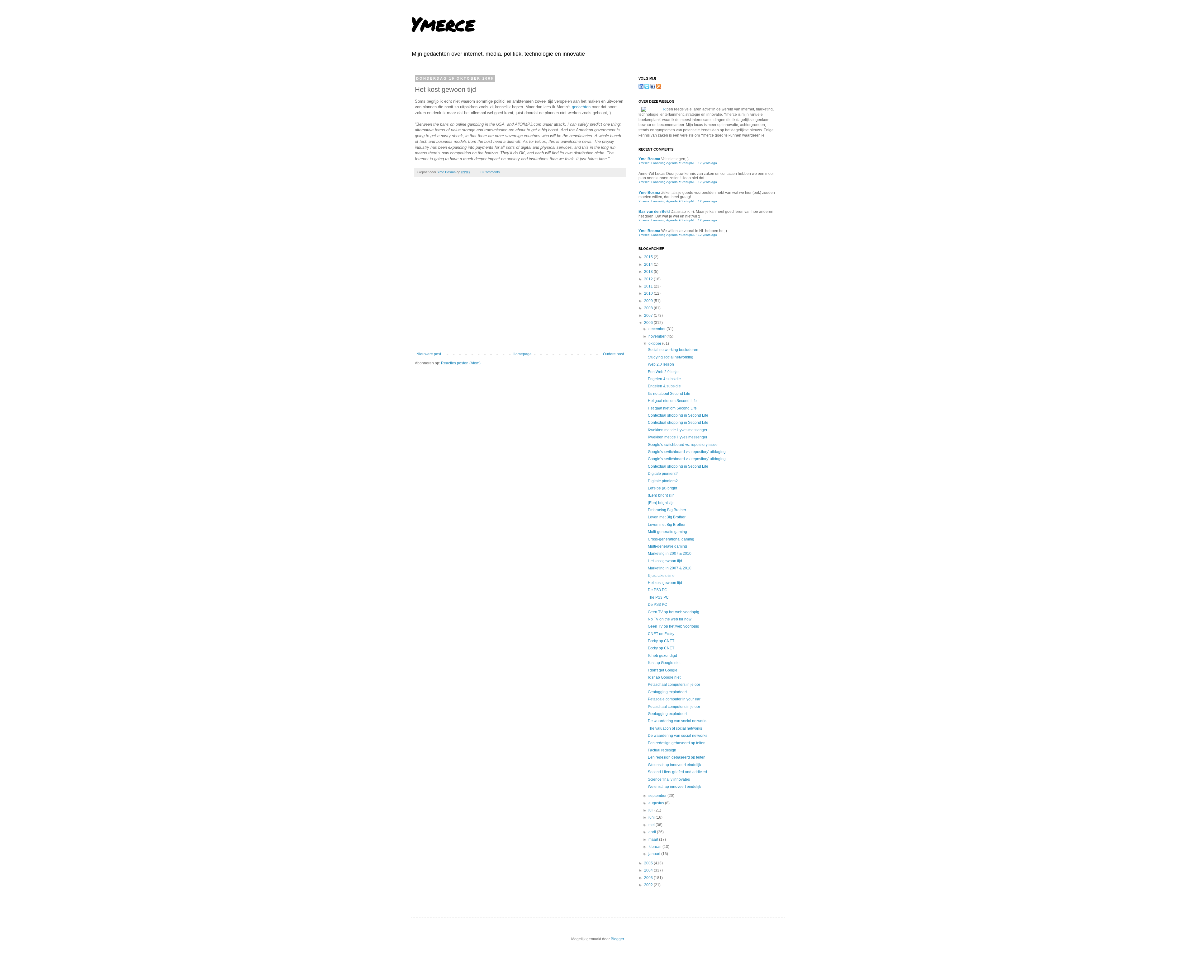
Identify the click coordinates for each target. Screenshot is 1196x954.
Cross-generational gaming (671, 539)
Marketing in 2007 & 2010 (669, 553)
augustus (656, 803)
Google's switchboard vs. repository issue (683, 444)
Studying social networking (670, 357)
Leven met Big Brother (667, 517)
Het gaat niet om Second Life (672, 401)
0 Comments (490, 172)
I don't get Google (662, 670)
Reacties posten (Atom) (461, 363)
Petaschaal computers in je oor (674, 684)
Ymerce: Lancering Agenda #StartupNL (666, 163)
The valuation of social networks (675, 728)
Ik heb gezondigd (662, 655)
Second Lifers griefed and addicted (677, 772)
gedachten (581, 107)
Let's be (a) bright (662, 488)
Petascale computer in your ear (674, 699)
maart (653, 839)
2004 (649, 870)
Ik (664, 109)
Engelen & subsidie (664, 379)
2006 (649, 322)
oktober (655, 343)
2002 (649, 885)
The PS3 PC (658, 597)
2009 (649, 301)
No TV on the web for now (669, 619)
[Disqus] (520, 268)
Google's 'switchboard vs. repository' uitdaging (687, 452)
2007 (649, 315)
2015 (649, 257)
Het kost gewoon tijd (665, 561)
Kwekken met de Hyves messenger (677, 430)
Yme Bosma (447, 172)
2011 (649, 286)
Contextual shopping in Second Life (678, 415)
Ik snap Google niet (664, 663)
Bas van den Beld (654, 211)
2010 (649, 293)
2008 (649, 308)
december (657, 329)
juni (652, 817)
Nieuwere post (428, 354)
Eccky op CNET (661, 641)
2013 (649, 271)
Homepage (522, 354)
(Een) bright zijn (661, 495)
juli (651, 810)
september (657, 795)
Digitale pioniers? (663, 473)
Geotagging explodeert (667, 692)
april (652, 832)
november (657, 336)
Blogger (617, 939)
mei (652, 825)
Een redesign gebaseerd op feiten (676, 743)
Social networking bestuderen (673, 350)
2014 (649, 264)
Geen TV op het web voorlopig (673, 612)
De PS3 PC (657, 590)
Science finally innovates (669, 779)
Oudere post (613, 354)
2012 (649, 279)
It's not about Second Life (669, 393)
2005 (649, 863)
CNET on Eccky (661, 634)
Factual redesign (662, 750)
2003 (649, 878)
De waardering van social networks (677, 721)
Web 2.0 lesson (661, 364)
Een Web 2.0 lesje (663, 372)
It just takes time (661, 575)
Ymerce (443, 23)
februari (655, 846)
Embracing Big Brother (667, 510)
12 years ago (707, 163)
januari (654, 854)
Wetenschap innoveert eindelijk (674, 765)
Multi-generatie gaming (667, 532)
